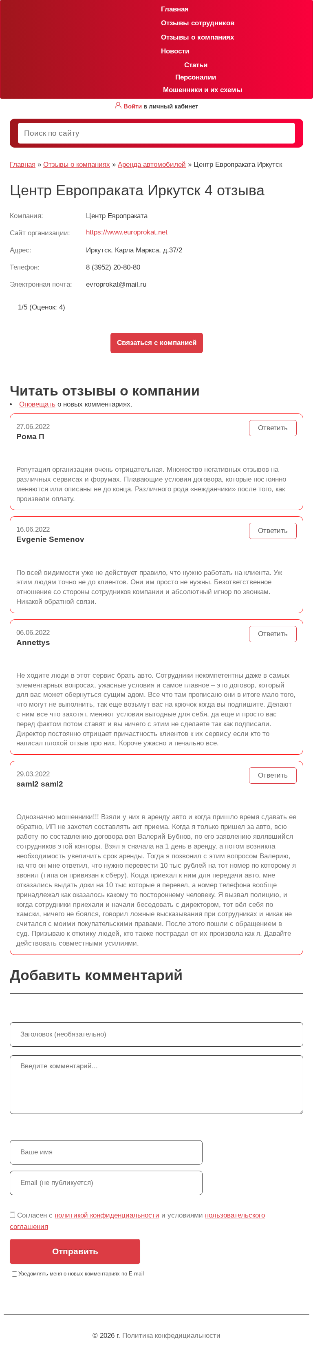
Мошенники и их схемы (199, 90)
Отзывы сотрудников (164, 23)
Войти (132, 106)
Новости (164, 51)
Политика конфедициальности (171, 1335)
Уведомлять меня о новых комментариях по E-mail (81, 1274)
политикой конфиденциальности (107, 1215)
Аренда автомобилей (152, 164)
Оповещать (37, 404)
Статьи (195, 65)
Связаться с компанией (156, 343)
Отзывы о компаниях (164, 37)
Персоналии (195, 77)
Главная (164, 9)
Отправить (75, 1251)
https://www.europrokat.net (127, 232)
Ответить (273, 428)
